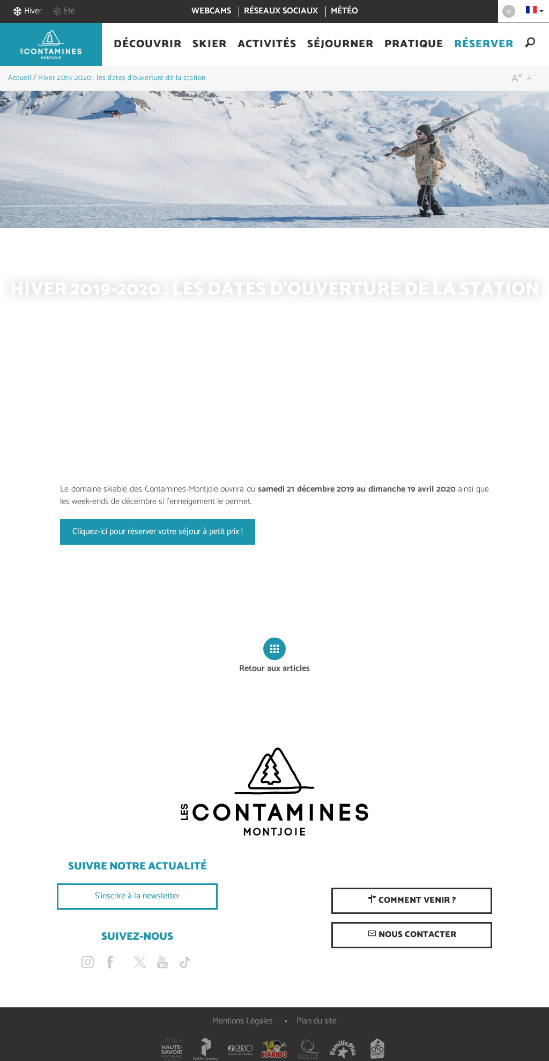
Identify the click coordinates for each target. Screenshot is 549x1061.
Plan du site (316, 1021)
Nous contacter (416, 934)
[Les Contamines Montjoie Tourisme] (274, 792)
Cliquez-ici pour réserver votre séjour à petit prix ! (157, 531)
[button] (147, 44)
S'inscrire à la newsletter (137, 896)
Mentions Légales (242, 1021)
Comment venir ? (416, 900)
